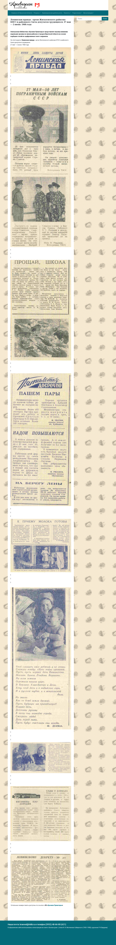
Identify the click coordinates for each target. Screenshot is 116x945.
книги (46, 927)
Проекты (67, 13)
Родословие (76, 13)
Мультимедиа (88, 13)
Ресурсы (37, 13)
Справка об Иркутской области (21, 13)
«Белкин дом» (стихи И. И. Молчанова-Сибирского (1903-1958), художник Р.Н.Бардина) (77, 927)
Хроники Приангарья (55, 905)
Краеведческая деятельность (52, 13)
